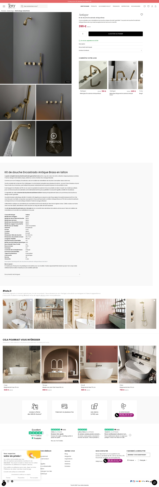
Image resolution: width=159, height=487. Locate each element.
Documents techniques (85, 47)
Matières (67, 464)
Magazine (68, 456)
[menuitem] (85, 6)
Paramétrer (21, 477)
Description (82, 44)
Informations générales (42, 451)
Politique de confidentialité (42, 466)
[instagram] (8, 481)
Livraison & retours (84, 50)
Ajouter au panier (115, 34)
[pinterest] (12, 481)
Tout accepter (34, 477)
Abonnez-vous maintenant (137, 455)
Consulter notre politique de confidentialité (14, 471)
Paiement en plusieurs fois (65, 412)
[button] (4, 484)
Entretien (67, 466)
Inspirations (68, 459)
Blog (66, 454)
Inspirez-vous (70, 451)
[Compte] (152, 6)
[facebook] (4, 481)
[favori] (148, 6)
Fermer (8, 477)
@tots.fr (43, 295)
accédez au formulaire (110, 458)
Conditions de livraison (41, 459)
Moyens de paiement (41, 456)
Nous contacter (102, 451)
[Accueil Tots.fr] (11, 6)
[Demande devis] (145, 6)
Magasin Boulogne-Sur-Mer (43, 471)
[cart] (155, 6)
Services (67, 461)
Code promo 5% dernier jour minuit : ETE (79, 1)
